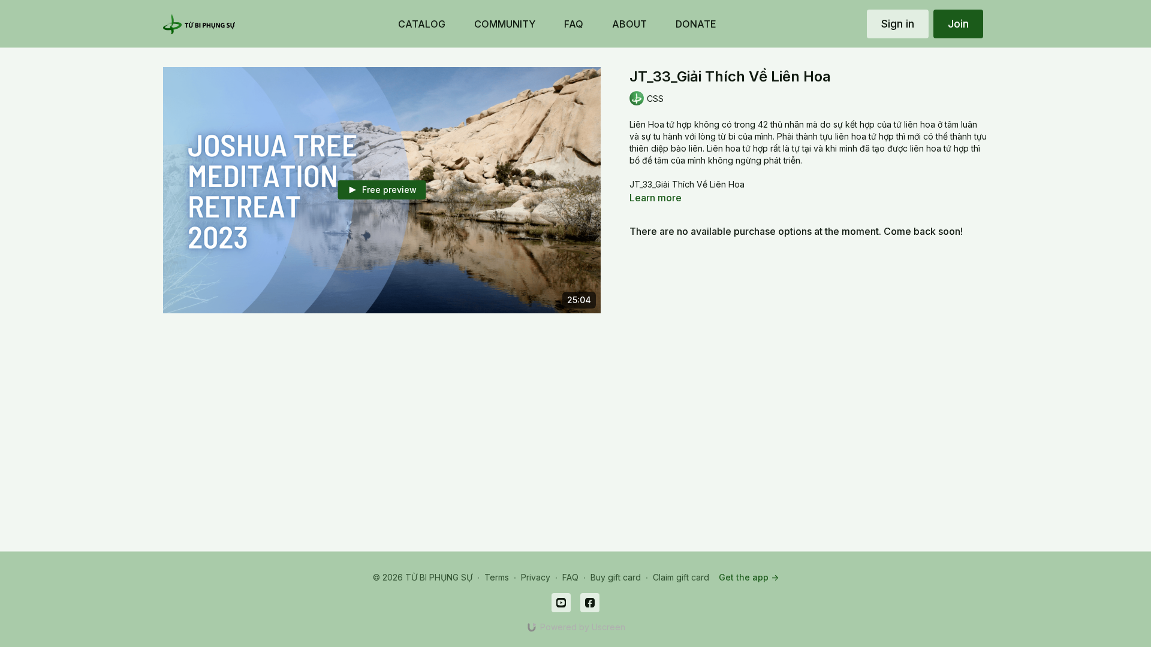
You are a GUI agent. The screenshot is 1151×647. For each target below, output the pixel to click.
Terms (496, 577)
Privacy (535, 577)
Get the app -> (749, 577)
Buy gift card (615, 577)
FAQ (570, 577)
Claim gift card (681, 577)
